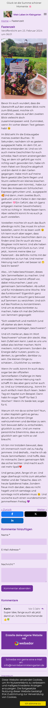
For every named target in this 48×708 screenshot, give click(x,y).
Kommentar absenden (17, 588)
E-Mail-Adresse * (10, 549)
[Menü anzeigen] (45, 14)
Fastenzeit (18, 20)
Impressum (7, 676)
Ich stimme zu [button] (33, 703)
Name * (5, 534)
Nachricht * (7, 564)
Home (5, 20)
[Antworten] (42, 608)
